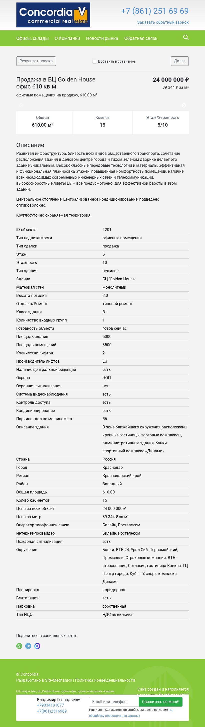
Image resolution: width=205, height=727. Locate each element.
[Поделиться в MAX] (37, 646)
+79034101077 (50, 705)
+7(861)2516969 (52, 711)
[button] (163, 22)
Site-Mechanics (58, 680)
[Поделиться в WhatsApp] (19, 646)
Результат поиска (36, 61)
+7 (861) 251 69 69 (155, 11)
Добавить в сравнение (116, 61)
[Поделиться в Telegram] (28, 646)
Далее (180, 61)
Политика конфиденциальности (105, 680)
